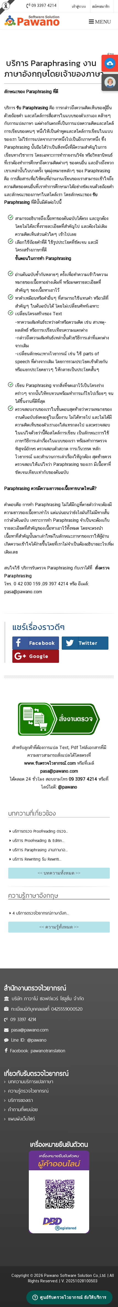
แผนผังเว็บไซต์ (21, 1119)
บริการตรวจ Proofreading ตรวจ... (39, 831)
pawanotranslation (48, 1050)
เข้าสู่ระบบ (79, 6)
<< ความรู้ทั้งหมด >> (59, 927)
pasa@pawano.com (29, 1030)
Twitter (88, 643)
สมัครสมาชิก (100, 6)
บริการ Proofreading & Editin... (37, 840)
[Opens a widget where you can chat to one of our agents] (69, 1297)
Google (39, 656)
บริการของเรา (20, 1100)
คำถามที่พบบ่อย (23, 1109)
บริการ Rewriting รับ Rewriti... (36, 859)
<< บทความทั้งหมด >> (59, 873)
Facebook (42, 643)
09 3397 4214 (23, 1019)
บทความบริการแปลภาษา (30, 1081)
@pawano (36, 1040)
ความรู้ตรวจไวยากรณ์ (28, 1091)
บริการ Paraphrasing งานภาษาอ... (39, 849)
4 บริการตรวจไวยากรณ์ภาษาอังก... (40, 913)
